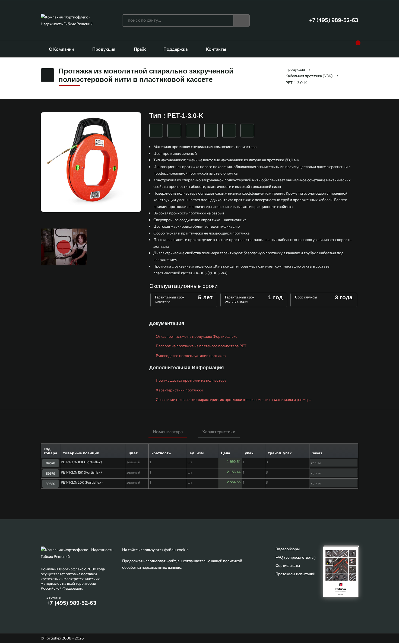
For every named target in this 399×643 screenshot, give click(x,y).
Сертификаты (288, 565)
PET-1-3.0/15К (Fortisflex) (81, 472)
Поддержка (175, 49)
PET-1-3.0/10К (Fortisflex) (81, 462)
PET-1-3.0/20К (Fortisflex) (82, 482)
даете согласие (231, 617)
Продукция (103, 49)
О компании (61, 49)
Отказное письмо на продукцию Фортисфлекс (196, 336)
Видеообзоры (288, 549)
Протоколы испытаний (295, 574)
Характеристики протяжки (179, 390)
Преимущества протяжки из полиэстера (190, 380)
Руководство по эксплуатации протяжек (190, 355)
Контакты (216, 49)
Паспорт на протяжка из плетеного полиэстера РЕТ (200, 345)
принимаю (199, 629)
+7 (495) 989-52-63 (71, 603)
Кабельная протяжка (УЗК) (309, 75)
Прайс (140, 49)
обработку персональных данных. (279, 617)
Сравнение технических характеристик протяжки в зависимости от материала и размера (233, 399)
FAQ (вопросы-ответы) (296, 557)
